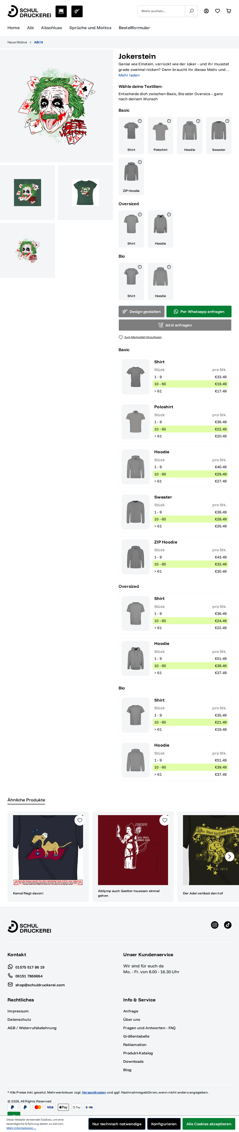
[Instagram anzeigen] (214, 927)
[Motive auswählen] (61, 11)
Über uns (131, 1019)
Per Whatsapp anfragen (202, 311)
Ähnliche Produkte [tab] (26, 800)
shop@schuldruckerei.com (40, 985)
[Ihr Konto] (206, 11)
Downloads (133, 1061)
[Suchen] (191, 11)
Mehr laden (129, 75)
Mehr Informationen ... (21, 1128)
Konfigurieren (164, 1124)
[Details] (140, 121)
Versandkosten (94, 1092)
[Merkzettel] (217, 11)
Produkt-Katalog (138, 1053)
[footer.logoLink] (29, 926)
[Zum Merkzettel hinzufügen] (79, 820)
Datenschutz (19, 1019)
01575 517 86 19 (30, 967)
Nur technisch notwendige (116, 1124)
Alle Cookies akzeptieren (208, 1124)
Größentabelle (136, 1036)
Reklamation (134, 1044)
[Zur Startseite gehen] (29, 11)
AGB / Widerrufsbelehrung (31, 1027)
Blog (127, 1069)
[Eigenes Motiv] (77, 11)
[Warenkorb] (229, 11)
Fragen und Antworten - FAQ (149, 1027)
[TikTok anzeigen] (228, 927)
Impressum (18, 1011)
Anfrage (130, 1011)
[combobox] (161, 11)
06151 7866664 (28, 976)
